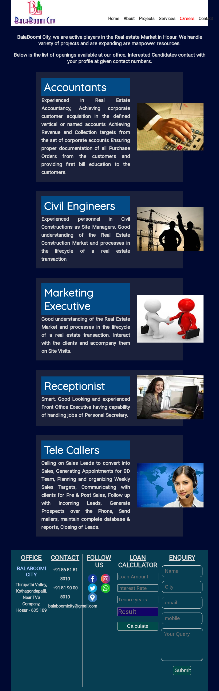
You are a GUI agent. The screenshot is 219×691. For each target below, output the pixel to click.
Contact (206, 18)
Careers (187, 18)
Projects (147, 18)
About (129, 18)
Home (113, 18)
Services (167, 18)
